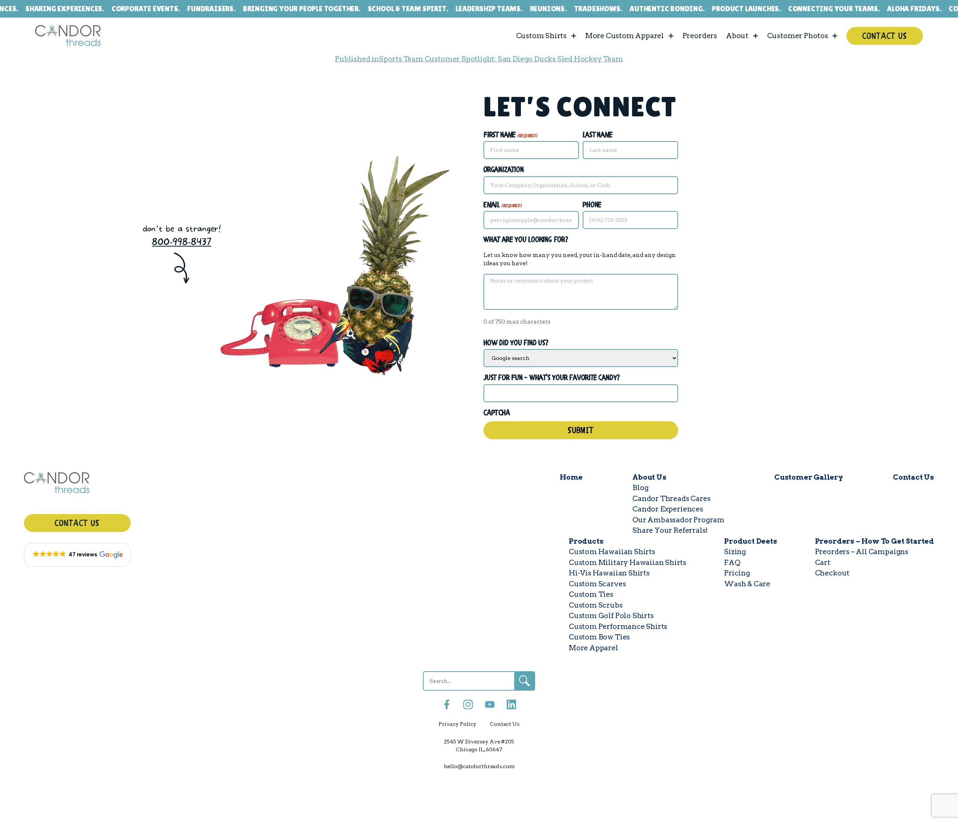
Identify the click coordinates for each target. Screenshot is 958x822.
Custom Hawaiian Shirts (612, 551)
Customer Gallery (808, 477)
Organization (503, 170)
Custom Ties (591, 594)
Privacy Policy (457, 724)
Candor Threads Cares (671, 498)
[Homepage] (77, 484)
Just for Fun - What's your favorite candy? (551, 378)
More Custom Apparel (624, 35)
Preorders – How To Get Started (874, 541)
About (737, 35)
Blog (640, 487)
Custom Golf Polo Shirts (611, 615)
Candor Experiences (667, 509)
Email (502, 205)
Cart (822, 562)
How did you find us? (516, 343)
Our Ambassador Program (678, 520)
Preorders (700, 35)
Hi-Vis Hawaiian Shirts (609, 573)
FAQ (732, 562)
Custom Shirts (541, 35)
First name (510, 135)
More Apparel (593, 648)
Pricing (737, 573)
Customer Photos (797, 35)
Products (586, 541)
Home (571, 477)
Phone (592, 205)
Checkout (832, 573)
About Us (649, 477)
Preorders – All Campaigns (861, 551)
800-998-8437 (181, 242)
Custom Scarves (597, 584)
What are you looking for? (525, 240)
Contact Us (884, 36)
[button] (77, 555)
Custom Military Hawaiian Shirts (627, 562)
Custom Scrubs (596, 605)
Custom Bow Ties (599, 637)
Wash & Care (747, 584)
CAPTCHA (496, 413)
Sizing (735, 551)
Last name (597, 135)
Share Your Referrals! (670, 530)
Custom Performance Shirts (618, 626)
